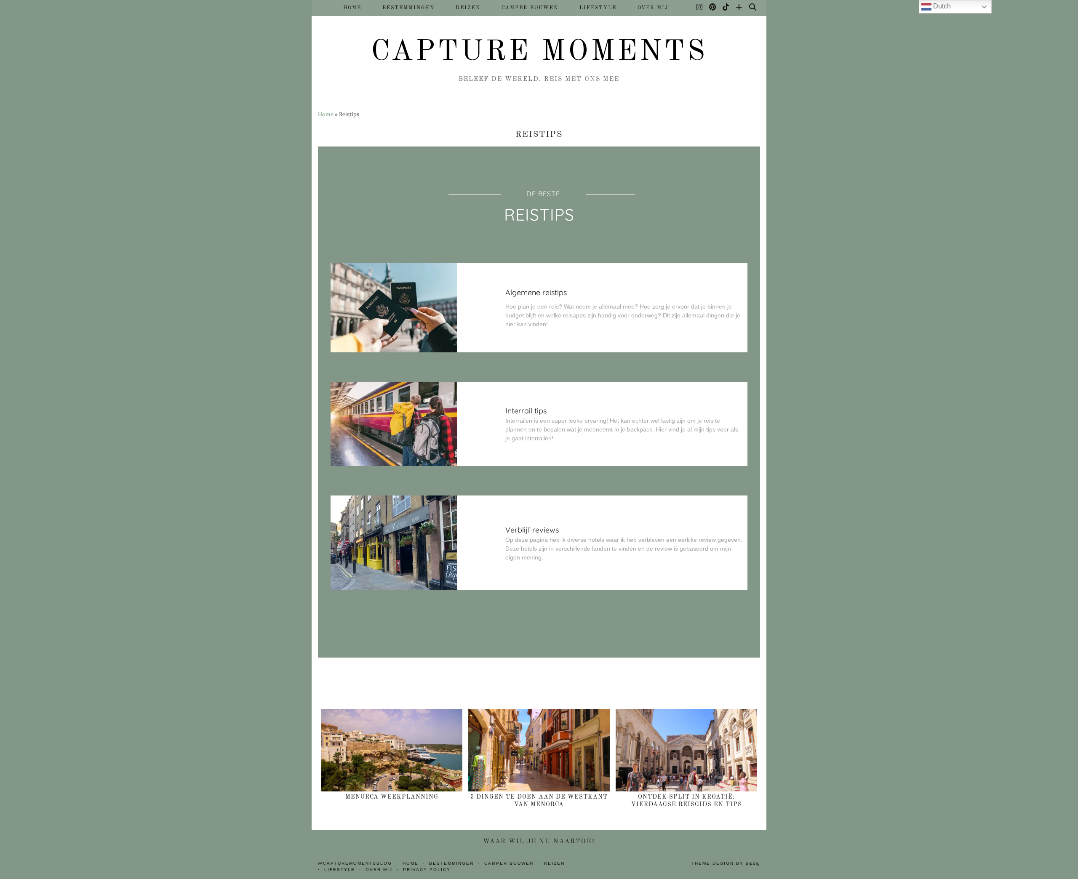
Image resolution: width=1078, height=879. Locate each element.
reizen (554, 863)
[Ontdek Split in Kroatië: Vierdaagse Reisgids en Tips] (686, 750)
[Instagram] (699, 8)
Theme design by (725, 863)
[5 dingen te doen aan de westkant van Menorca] (539, 750)
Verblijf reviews (532, 530)
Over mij (653, 8)
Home (352, 8)
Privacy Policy (427, 869)
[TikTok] (726, 8)
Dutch (941, 6)
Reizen (468, 8)
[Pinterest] (713, 8)
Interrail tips (526, 411)
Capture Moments (539, 52)
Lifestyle (597, 8)
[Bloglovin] (739, 8)
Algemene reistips (536, 292)
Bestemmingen (408, 8)
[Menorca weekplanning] (391, 750)
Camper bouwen (530, 8)
